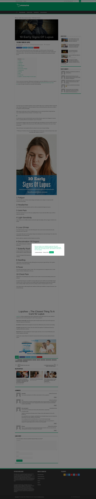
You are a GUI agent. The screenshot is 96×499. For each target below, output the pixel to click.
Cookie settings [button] (38, 252)
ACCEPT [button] (51, 252)
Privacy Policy (46, 252)
